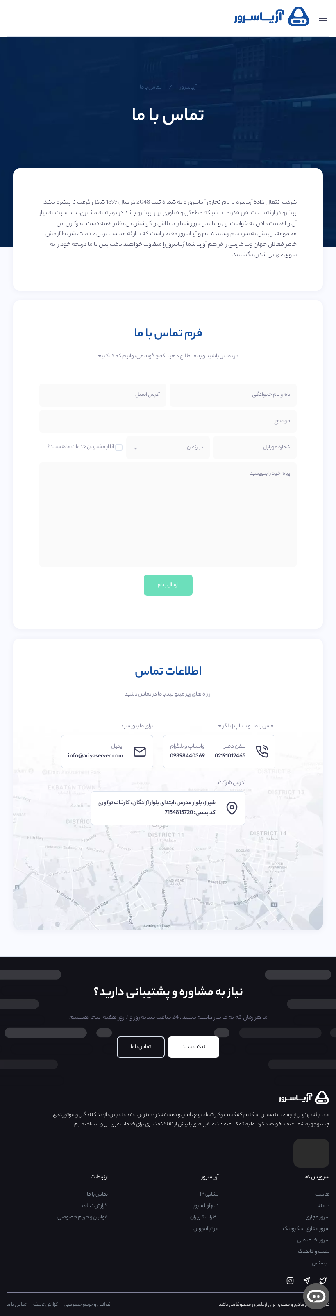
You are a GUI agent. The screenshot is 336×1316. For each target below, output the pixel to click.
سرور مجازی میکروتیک (306, 1229)
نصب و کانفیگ (313, 1252)
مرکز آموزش (205, 1229)
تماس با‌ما (141, 1047)
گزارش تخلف (95, 1206)
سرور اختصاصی (313, 1240)
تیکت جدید (193, 1047)
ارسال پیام (168, 585)
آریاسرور (188, 87)
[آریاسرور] (272, 25)
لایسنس (320, 1263)
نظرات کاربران (204, 1217)
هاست (322, 1194)
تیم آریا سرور (205, 1206)
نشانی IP (209, 1194)
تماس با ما (150, 87)
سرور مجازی (317, 1217)
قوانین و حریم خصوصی (82, 1217)
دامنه (323, 1206)
